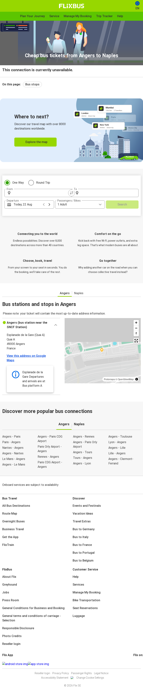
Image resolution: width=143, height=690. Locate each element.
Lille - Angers (116, 453)
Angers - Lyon (82, 463)
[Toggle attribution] (136, 379)
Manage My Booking (87, 592)
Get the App (10, 537)
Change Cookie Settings (90, 677)
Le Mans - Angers (13, 459)
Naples (78, 293)
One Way (18, 182)
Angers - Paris (11, 436)
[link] (71, 130)
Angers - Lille (116, 447)
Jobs (5, 592)
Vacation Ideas (83, 513)
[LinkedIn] (137, 664)
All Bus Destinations (16, 505)
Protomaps (109, 379)
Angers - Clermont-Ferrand (120, 461)
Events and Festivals (87, 505)
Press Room (10, 600)
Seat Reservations (85, 608)
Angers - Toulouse (120, 436)
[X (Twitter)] (138, 664)
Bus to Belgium (83, 560)
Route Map (9, 513)
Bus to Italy (80, 537)
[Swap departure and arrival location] (71, 193)
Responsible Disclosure (18, 628)
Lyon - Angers (117, 442)
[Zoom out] (136, 328)
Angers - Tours (82, 452)
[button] (31, 325)
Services (78, 584)
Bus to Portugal (84, 552)
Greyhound (9, 584)
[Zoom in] (136, 322)
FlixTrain (8, 545)
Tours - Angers (82, 458)
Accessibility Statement (54, 677)
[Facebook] (133, 664)
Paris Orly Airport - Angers (50, 449)
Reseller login (11, 644)
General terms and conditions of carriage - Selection (31, 618)
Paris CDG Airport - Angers (50, 464)
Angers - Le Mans (13, 464)
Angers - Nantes (12, 453)
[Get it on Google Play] (15, 664)
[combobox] (41, 193)
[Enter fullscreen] (136, 340)
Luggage (79, 616)
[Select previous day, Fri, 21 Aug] (44, 204)
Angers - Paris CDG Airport (50, 439)
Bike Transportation (86, 600)
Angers (65, 293)
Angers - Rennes (83, 436)
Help (76, 577)
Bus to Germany (84, 529)
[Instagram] (135, 664)
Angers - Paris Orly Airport (85, 444)
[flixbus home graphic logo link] (71, 6)
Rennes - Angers (48, 456)
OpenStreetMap (126, 379)
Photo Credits (12, 636)
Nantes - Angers (12, 447)
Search (122, 204)
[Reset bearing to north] (136, 333)
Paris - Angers (11, 442)
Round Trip (43, 182)
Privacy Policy (60, 673)
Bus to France (82, 545)
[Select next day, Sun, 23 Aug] (49, 204)
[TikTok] (139, 664)
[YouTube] (136, 664)
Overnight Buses (13, 521)
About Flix (9, 577)
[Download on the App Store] (38, 664)
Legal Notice (101, 673)
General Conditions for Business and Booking (33, 608)
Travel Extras (82, 521)
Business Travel (13, 529)
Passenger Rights (81, 673)
